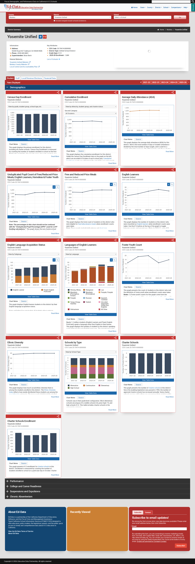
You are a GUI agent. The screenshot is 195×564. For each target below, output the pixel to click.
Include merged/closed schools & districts (71, 20)
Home (135, 7)
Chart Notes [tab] (13, 144)
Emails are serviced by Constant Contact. (152, 541)
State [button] (142, 7)
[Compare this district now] (45, 37)
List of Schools (52, 59)
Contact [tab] (148, 512)
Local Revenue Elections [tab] (31, 78)
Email (134, 526)
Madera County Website (18, 64)
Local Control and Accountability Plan (23, 67)
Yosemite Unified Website (19, 62)
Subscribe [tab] (137, 512)
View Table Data (33, 139)
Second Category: (71, 110)
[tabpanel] (33, 151)
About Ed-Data (13, 533)
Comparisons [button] (176, 7)
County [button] (150, 7)
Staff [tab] (17, 78)
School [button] (166, 7)
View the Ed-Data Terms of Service (20, 531)
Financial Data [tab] (50, 78)
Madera (169, 29)
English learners (142, 224)
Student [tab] (10, 78)
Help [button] (185, 7)
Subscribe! (181, 545)
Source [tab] (23, 144)
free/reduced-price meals (87, 224)
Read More (55, 156)
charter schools (154, 388)
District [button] (158, 7)
